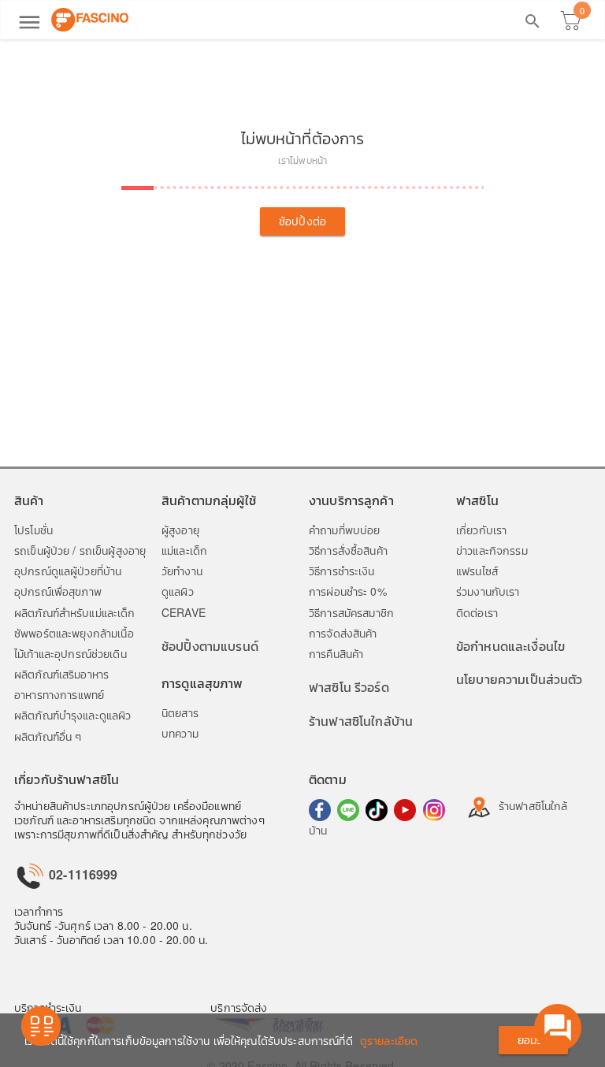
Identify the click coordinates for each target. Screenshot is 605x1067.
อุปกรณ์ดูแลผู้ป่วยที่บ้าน (67, 570)
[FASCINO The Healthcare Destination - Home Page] (89, 20)
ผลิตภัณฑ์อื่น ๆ (47, 736)
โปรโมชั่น (33, 529)
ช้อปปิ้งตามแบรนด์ (209, 646)
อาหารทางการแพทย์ (59, 694)
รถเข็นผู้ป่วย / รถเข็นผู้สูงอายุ (80, 550)
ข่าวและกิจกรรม (492, 550)
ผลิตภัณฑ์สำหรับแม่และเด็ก (74, 612)
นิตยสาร (180, 712)
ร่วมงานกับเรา (488, 591)
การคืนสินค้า (336, 653)
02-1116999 (82, 874)
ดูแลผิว (177, 591)
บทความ (180, 733)
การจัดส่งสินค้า (343, 633)
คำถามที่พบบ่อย (344, 529)
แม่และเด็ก (184, 550)
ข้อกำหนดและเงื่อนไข (510, 646)
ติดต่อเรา (477, 612)
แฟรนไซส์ (477, 570)
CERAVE (183, 612)
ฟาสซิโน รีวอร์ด (349, 687)
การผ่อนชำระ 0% (348, 591)
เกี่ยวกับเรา (481, 529)
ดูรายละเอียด (389, 1040)
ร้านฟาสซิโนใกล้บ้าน (361, 721)
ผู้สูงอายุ (180, 529)
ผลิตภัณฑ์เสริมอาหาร (61, 674)
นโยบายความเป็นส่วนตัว (519, 679)
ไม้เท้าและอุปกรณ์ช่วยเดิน (70, 653)
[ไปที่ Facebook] (320, 810)
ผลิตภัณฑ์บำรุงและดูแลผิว (72, 715)
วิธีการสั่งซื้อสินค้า (348, 550)
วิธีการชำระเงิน (342, 570)
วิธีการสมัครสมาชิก (351, 612)
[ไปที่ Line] (348, 810)
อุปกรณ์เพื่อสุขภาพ (58, 591)
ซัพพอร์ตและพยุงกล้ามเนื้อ (74, 633)
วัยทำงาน (181, 570)
